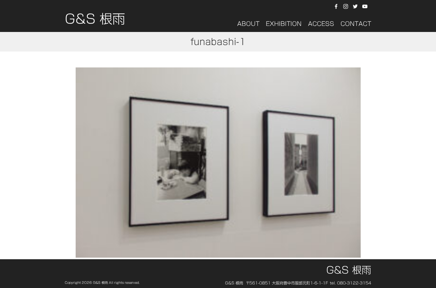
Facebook (336, 6)
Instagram (345, 6)
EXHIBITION (284, 24)
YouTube (366, 6)
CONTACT (356, 24)
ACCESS (321, 24)
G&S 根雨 (95, 20)
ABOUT (248, 24)
